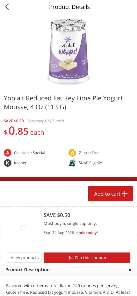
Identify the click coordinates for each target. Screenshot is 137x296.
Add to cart (107, 193)
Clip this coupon (90, 257)
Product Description (27, 270)
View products (25, 257)
